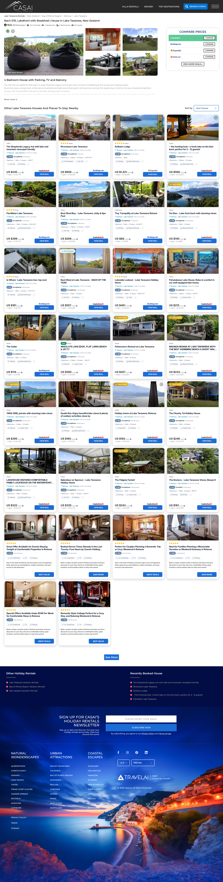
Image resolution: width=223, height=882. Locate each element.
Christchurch (18, 771)
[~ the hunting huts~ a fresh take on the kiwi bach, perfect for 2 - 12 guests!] (193, 127)
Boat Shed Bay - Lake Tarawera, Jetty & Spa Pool (83, 214)
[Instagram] (127, 753)
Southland (94, 808)
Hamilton (93, 775)
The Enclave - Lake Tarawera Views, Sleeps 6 (192, 480)
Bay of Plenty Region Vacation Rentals (27, 686)
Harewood (94, 794)
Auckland (93, 766)
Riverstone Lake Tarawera (74, 146)
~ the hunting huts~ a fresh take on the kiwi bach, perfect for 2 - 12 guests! (191, 148)
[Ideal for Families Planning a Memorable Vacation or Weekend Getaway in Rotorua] (193, 527)
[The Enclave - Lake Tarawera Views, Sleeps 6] (193, 461)
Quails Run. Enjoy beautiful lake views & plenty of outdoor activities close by (84, 414)
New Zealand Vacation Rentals (23, 691)
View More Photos (15, 72)
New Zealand (33, 16)
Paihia (53, 798)
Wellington (94, 771)
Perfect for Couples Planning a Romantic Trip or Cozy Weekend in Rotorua (138, 548)
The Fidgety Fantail (125, 480)
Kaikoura (16, 803)
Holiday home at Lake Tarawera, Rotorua (135, 413)
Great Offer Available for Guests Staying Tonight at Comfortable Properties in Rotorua (29, 548)
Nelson (92, 798)
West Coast (56, 803)
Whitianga (55, 780)
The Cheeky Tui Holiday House (184, 413)
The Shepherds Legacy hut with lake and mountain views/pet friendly (27, 148)
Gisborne (55, 789)
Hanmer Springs (19, 794)
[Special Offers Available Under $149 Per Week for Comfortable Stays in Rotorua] (30, 594)
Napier (53, 794)
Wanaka (15, 775)
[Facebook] (118, 753)
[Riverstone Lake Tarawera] (84, 127)
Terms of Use (165, 733)
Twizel (14, 784)
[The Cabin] (30, 327)
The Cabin (11, 346)
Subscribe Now (141, 727)
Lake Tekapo (17, 780)
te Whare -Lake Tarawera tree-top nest (26, 280)
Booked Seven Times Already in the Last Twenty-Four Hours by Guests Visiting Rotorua (81, 548)
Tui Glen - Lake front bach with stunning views (192, 213)
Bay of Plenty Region (52, 16)
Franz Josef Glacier (21, 789)
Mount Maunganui (60, 766)
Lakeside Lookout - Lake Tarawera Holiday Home (137, 281)
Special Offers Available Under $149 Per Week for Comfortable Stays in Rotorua (30, 614)
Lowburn (16, 808)
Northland (56, 808)
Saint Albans (94, 789)
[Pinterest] (136, 753)
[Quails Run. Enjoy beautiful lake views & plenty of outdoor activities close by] (84, 394)
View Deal (44, 174)
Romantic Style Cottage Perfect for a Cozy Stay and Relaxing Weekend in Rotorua (82, 614)
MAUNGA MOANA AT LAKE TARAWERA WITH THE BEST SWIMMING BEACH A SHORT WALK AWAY (192, 348)
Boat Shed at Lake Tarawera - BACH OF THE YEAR (83, 281)
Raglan (54, 784)
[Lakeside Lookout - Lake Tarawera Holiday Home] (138, 261)
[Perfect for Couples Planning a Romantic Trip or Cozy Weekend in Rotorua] (138, 527)
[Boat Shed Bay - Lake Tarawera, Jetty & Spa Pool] (84, 194)
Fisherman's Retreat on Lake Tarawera (134, 346)
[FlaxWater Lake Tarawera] (30, 194)
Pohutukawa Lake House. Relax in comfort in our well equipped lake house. (191, 281)
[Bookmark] (13, 31)
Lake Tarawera (80, 16)
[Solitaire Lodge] (138, 127)
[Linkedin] (146, 753)
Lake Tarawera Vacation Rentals (23, 682)
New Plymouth (95, 784)
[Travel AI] (133, 777)
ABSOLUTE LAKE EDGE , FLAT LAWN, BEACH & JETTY (84, 348)
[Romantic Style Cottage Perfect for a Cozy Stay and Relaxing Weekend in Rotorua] (84, 594)
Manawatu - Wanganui (100, 803)
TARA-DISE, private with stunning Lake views (29, 413)
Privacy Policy (148, 733)
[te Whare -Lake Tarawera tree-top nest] (30, 261)
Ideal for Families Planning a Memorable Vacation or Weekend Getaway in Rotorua (190, 548)
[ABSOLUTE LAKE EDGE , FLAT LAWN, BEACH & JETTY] (84, 327)
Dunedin (92, 780)
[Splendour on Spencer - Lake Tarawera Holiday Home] (84, 461)
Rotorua (67, 16)
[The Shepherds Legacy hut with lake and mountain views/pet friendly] (30, 127)
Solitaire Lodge (122, 146)
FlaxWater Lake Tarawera (19, 213)
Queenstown (18, 766)
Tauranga (55, 771)
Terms (14, 823)
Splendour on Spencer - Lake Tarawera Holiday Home (81, 481)
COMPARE (209, 38)
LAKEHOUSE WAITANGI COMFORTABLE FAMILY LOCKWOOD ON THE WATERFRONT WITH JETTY (29, 481)
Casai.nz (128, 788)
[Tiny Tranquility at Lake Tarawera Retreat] (138, 194)
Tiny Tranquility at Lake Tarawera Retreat (136, 213)
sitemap (15, 828)
